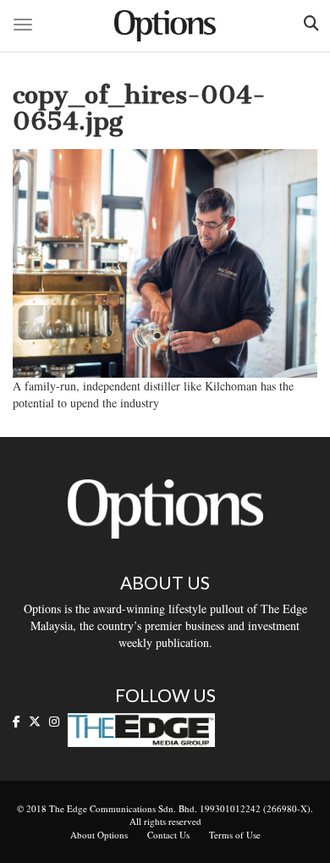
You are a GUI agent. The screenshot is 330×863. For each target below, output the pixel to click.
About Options (99, 834)
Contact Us (168, 834)
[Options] (165, 25)
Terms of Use (235, 834)
